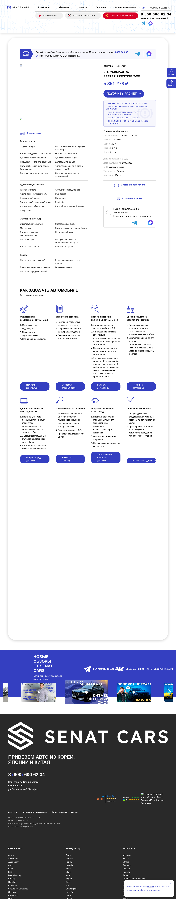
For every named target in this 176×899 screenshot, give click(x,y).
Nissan (126, 859)
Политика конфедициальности (34, 812)
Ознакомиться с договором (143, 460)
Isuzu (68, 875)
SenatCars (111, 796)
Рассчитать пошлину (67, 459)
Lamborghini (71, 889)
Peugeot (127, 865)
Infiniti (68, 872)
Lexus (68, 895)
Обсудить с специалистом (69, 386)
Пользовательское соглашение (65, 812)
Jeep (68, 882)
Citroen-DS (13, 895)
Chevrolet (12, 885)
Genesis (69, 859)
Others (126, 862)
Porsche (126, 872)
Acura (11, 855)
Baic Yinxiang (14, 875)
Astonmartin (13, 862)
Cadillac (12, 882)
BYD (10, 872)
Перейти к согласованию (139, 386)
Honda (69, 862)
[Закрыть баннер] (170, 883)
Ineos (68, 869)
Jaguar (69, 879)
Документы (13, 812)
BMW (10, 869)
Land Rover (71, 892)
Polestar (126, 869)
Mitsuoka (127, 855)
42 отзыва (111, 801)
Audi (10, 865)
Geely (68, 855)
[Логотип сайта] (20, 7)
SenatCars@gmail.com (23, 826)
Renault (126, 875)
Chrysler (12, 892)
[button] (6, 692)
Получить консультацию (33, 386)
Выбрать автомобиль (103, 386)
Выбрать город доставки (33, 459)
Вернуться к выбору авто (115, 66)
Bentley (11, 879)
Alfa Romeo (13, 859)
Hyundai (69, 865)
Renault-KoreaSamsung (134, 879)
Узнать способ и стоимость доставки (104, 457)
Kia (67, 885)
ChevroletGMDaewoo (18, 889)
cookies (150, 887)
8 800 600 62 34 (26, 774)
